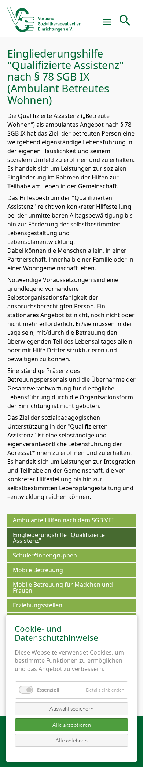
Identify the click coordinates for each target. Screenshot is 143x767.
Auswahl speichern (72, 708)
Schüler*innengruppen (45, 555)
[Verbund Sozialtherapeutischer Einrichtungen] (44, 22)
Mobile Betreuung (38, 570)
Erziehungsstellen (37, 605)
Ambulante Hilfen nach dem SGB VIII (63, 520)
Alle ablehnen (71, 740)
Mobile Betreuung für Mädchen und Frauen (63, 587)
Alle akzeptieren (71, 724)
